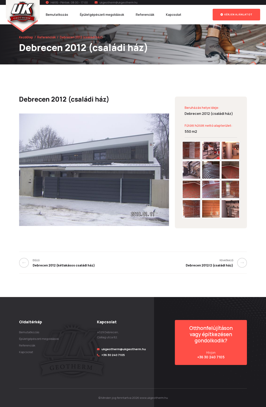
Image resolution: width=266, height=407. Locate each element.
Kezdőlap (26, 37)
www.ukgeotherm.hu (154, 398)
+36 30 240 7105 (113, 355)
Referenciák (145, 14)
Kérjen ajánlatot (238, 14)
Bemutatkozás (57, 14)
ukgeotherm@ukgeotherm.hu (118, 2)
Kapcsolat (173, 14)
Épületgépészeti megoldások (102, 14)
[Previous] (26, 263)
